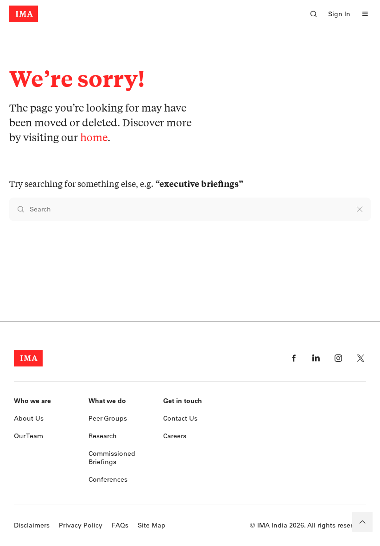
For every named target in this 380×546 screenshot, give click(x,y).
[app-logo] (23, 14)
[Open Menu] (365, 13)
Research (103, 436)
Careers (174, 436)
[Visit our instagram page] (338, 358)
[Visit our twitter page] (360, 358)
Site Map (151, 525)
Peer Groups (108, 418)
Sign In (339, 14)
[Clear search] (359, 209)
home (94, 137)
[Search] (313, 13)
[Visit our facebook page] (293, 358)
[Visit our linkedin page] (316, 358)
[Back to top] (362, 522)
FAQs (120, 525)
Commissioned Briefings (112, 457)
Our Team (28, 436)
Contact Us (180, 418)
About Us (29, 418)
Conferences (108, 479)
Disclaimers (32, 525)
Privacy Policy (80, 525)
